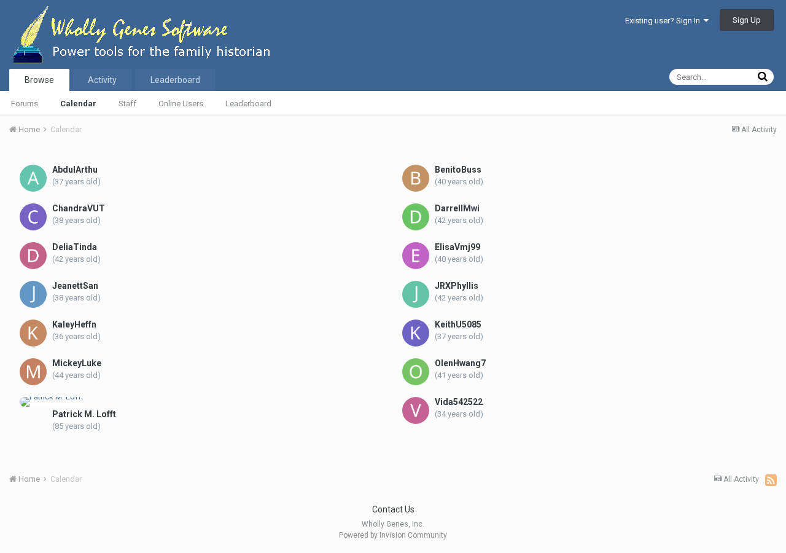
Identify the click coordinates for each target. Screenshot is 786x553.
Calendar (78, 103)
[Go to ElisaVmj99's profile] (415, 255)
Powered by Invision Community (393, 535)
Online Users (180, 103)
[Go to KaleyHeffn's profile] (33, 333)
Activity (102, 80)
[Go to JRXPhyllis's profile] (415, 294)
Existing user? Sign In (664, 20)
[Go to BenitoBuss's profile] (415, 178)
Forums (24, 103)
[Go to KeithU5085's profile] (415, 333)
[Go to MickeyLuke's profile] (33, 371)
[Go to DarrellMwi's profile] (415, 216)
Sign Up (747, 20)
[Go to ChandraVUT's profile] (33, 216)
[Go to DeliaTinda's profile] (33, 255)
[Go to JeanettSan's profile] (33, 294)
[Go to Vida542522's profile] (415, 410)
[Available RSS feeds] (771, 480)
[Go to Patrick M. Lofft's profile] (52, 402)
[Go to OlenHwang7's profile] (415, 371)
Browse (39, 80)
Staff (127, 103)
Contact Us (393, 509)
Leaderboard (248, 103)
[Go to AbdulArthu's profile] (33, 178)
